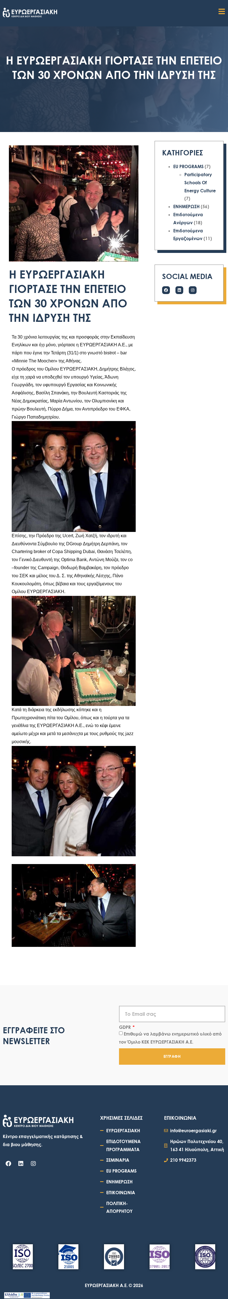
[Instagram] (193, 290)
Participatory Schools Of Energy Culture (200, 182)
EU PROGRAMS (188, 166)
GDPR (125, 1027)
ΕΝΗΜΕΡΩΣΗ (186, 206)
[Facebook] (166, 290)
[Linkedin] (179, 290)
